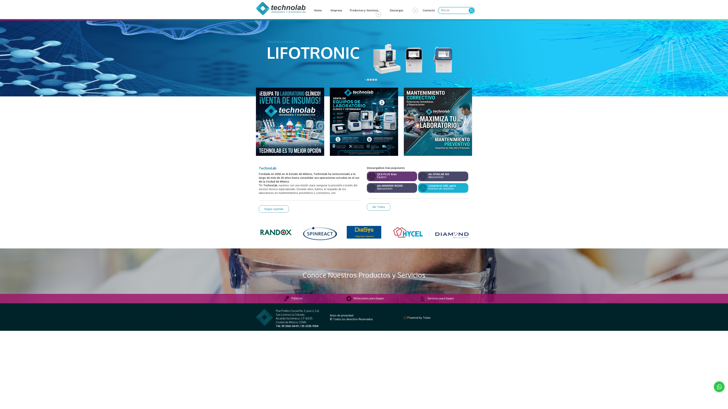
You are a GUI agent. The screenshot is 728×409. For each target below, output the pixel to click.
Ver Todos (378, 205)
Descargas (396, 10)
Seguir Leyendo (273, 207)
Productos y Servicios (364, 10)
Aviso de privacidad (341, 313)
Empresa (336, 10)
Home (318, 10)
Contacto (429, 10)
